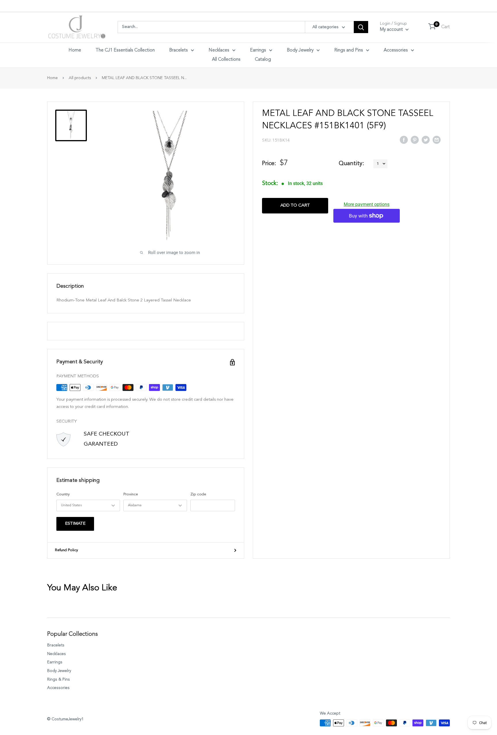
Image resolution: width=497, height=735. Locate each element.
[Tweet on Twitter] (426, 139)
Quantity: (351, 163)
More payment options (366, 204)
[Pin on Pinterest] (415, 139)
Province (130, 494)
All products (80, 78)
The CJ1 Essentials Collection (125, 50)
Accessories (396, 50)
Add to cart (295, 205)
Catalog (263, 59)
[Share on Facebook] (404, 139)
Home (74, 50)
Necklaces (219, 50)
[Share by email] (437, 139)
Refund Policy (66, 550)
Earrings (258, 50)
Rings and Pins (348, 50)
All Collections (226, 59)
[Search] (361, 27)
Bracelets (178, 50)
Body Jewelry (300, 50)
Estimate (75, 524)
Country (63, 494)
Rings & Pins (58, 679)
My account (392, 29)
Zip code (198, 494)
